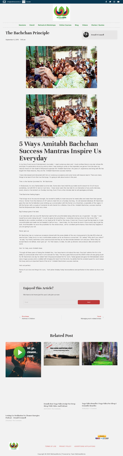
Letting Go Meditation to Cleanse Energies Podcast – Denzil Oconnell (23, 416)
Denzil (32, 25)
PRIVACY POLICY (65, 446)
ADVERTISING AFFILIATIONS (84, 446)
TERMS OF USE (50, 446)
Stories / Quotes (97, 25)
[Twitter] (110, 2)
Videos (85, 25)
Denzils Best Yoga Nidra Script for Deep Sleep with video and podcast (59, 405)
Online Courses (65, 25)
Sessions (22, 25)
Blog (77, 25)
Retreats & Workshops (47, 25)
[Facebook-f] (106, 2)
